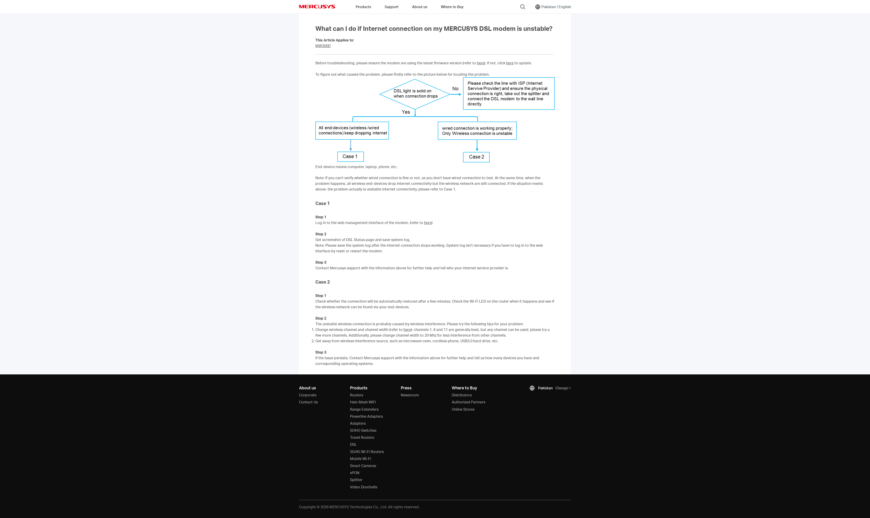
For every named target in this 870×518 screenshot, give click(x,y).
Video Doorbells (363, 487)
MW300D (323, 45)
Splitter (356, 479)
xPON (354, 472)
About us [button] (419, 6)
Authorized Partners (468, 402)
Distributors (462, 395)
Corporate (308, 395)
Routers (356, 395)
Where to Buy (452, 6)
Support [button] (392, 6)
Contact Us (308, 402)
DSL (353, 444)
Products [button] (363, 6)
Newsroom (410, 395)
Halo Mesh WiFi (363, 402)
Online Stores (463, 409)
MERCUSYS (317, 6)
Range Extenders (364, 409)
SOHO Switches (363, 430)
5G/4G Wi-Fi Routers (367, 451)
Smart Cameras (363, 465)
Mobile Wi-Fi (360, 458)
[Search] (523, 7)
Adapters (358, 423)
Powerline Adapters (366, 416)
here (480, 63)
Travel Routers (362, 437)
